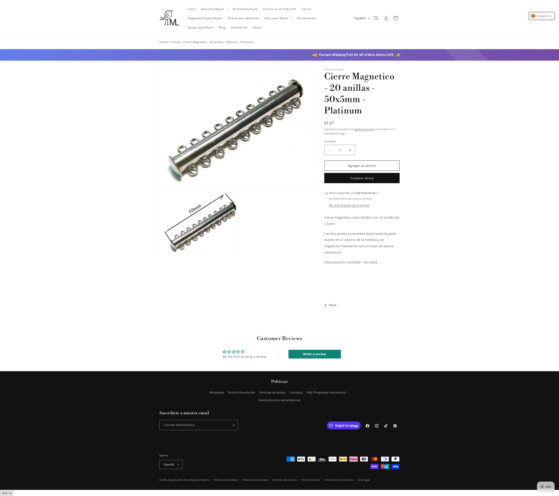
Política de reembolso (225, 479)
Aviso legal (363, 479)
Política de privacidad (255, 479)
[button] (214, 9)
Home (163, 42)
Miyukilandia (175, 479)
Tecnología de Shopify (196, 479)
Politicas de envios (272, 392)
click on (7, 493)
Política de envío (310, 479)
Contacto (296, 392)
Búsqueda (217, 392)
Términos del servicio (285, 479)
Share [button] (333, 305)
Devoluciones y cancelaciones (279, 400)
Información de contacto (339, 479)
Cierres (176, 42)
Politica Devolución (241, 392)
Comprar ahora (362, 178)
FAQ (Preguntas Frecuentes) (326, 392)
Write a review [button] (314, 354)
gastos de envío (364, 129)
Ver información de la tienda (349, 205)
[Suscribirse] (233, 425)
